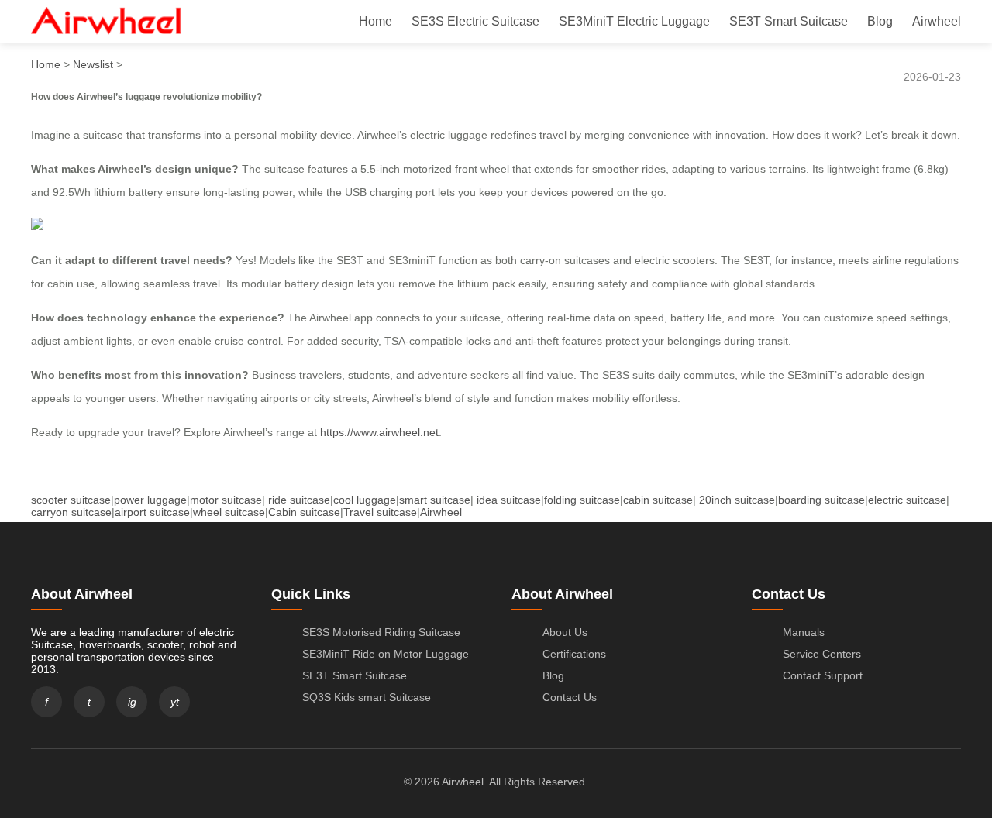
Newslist (93, 64)
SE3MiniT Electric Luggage (634, 21)
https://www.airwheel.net (379, 432)
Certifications (574, 654)
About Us (564, 632)
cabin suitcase (658, 499)
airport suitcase (152, 512)
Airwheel (936, 21)
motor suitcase (226, 499)
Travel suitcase (380, 512)
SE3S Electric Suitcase (475, 21)
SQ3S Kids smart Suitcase (366, 697)
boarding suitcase (821, 499)
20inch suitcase (737, 499)
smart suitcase (434, 499)
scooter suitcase (71, 499)
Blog (880, 21)
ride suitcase (299, 499)
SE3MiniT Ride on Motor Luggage (385, 654)
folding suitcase (582, 499)
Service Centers (822, 654)
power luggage (150, 499)
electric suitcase (907, 499)
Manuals (804, 632)
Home (375, 21)
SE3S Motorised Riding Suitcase (381, 632)
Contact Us (569, 697)
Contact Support (823, 675)
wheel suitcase (229, 512)
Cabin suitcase (304, 512)
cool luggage (364, 499)
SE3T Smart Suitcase (788, 21)
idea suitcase (509, 499)
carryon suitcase (71, 512)
